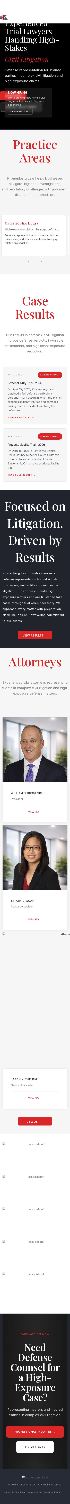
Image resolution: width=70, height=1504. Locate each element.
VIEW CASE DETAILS (23, 417)
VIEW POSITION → (20, 111)
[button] (35, 635)
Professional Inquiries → (34, 1431)
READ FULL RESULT (22, 475)
